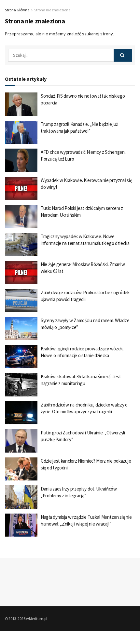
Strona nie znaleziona (52, 9)
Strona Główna (17, 9)
